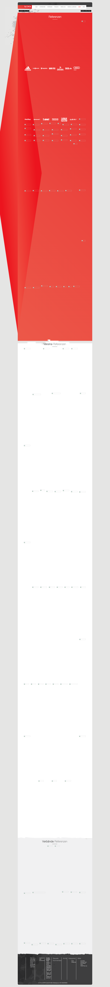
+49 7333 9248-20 (48, 974)
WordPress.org (84, 965)
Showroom (32, 960)
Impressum (41, 958)
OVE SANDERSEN (63, 982)
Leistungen (32, 959)
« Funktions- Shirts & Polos (24, 10)
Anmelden (83, 960)
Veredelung (32, 964)
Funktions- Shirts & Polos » (86, 10)
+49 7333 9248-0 (48, 970)
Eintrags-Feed (84, 962)
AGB (40, 959)
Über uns (32, 958)
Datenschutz (42, 960)
